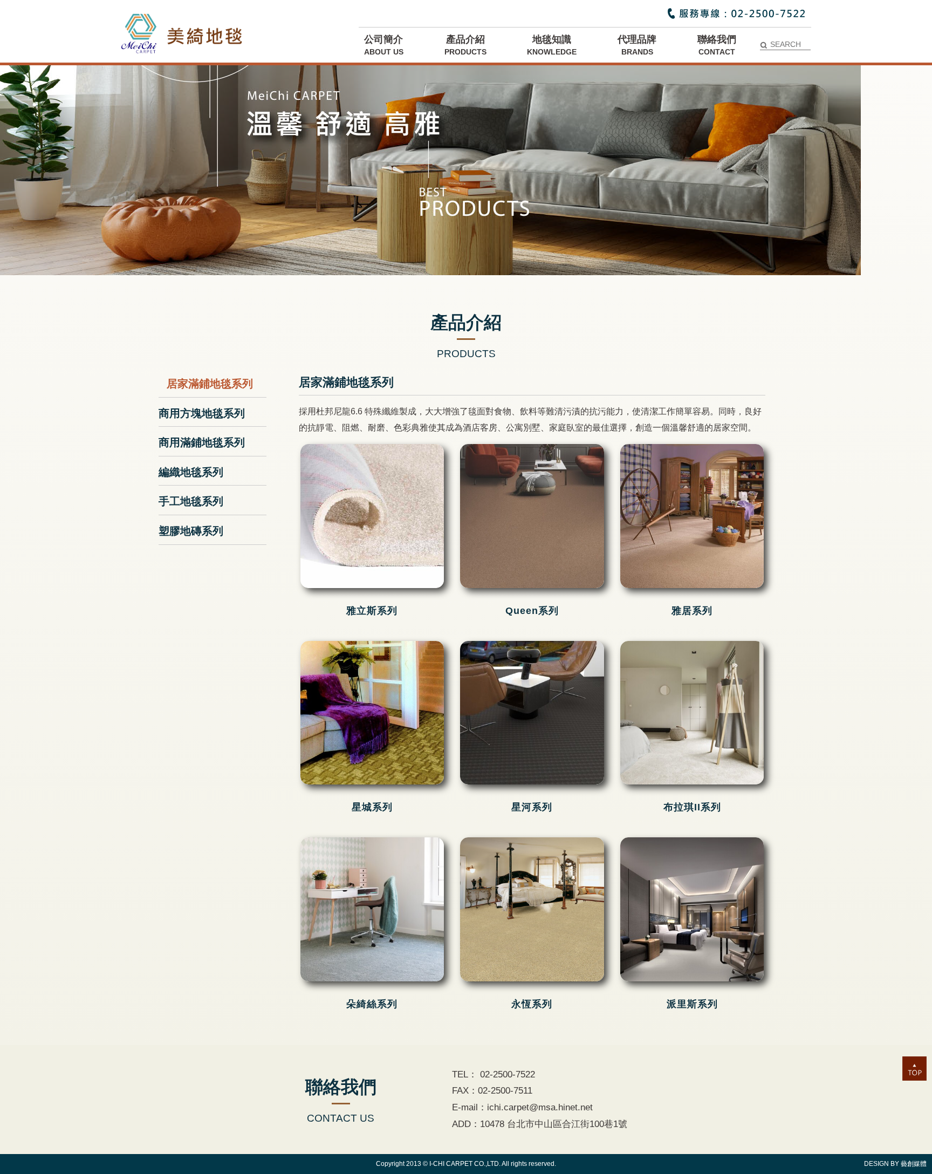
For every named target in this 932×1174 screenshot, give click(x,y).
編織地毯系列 (191, 472)
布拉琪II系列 (692, 807)
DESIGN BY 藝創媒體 (895, 1164)
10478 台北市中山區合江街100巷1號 (553, 1124)
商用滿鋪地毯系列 (202, 442)
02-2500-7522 (506, 1074)
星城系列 (372, 807)
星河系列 (531, 807)
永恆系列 (531, 1004)
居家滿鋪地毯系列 (210, 384)
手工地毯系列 (191, 501)
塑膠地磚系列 (191, 531)
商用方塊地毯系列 (202, 413)
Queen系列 (532, 610)
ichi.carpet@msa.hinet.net (540, 1107)
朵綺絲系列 (372, 1004)
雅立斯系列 (372, 610)
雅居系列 (691, 610)
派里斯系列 (692, 1004)
